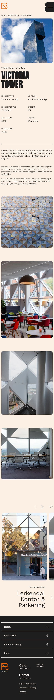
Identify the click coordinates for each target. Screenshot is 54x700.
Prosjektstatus (8, 107)
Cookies (22, 692)
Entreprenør (7, 129)
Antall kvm (6, 118)
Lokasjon (32, 96)
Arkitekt (31, 118)
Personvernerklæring (27, 688)
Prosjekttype (7, 96)
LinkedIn (39, 664)
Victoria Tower (27, 15)
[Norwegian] (4, 6)
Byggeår (31, 107)
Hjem (3, 15)
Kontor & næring (13, 15)
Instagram (40, 666)
